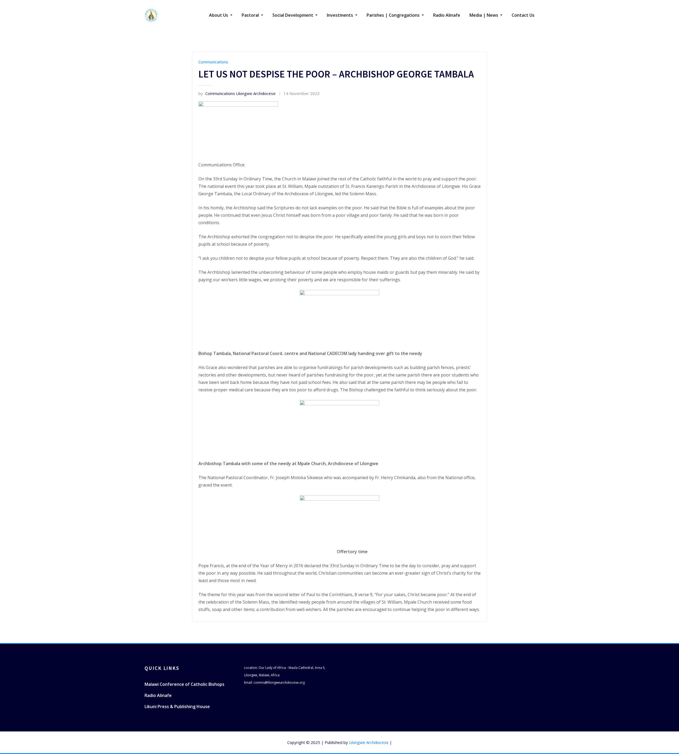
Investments (340, 15)
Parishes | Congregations (394, 15)
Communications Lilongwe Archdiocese (237, 93)
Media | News (484, 15)
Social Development (293, 15)
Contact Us (523, 15)
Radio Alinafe (446, 15)
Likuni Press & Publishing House (177, 706)
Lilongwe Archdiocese (369, 742)
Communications (213, 61)
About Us (219, 15)
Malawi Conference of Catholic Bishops (184, 684)
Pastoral (251, 15)
